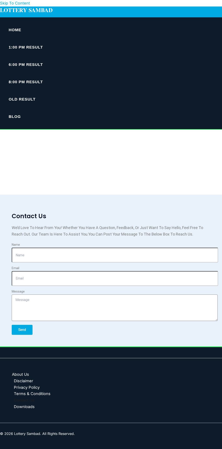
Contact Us (24, 400)
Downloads (24, 406)
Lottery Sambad (26, 10)
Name (16, 244)
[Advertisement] (111, 162)
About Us (20, 374)
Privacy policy (27, 387)
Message (18, 291)
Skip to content (15, 3)
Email (15, 268)
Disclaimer (23, 381)
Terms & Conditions (32, 393)
